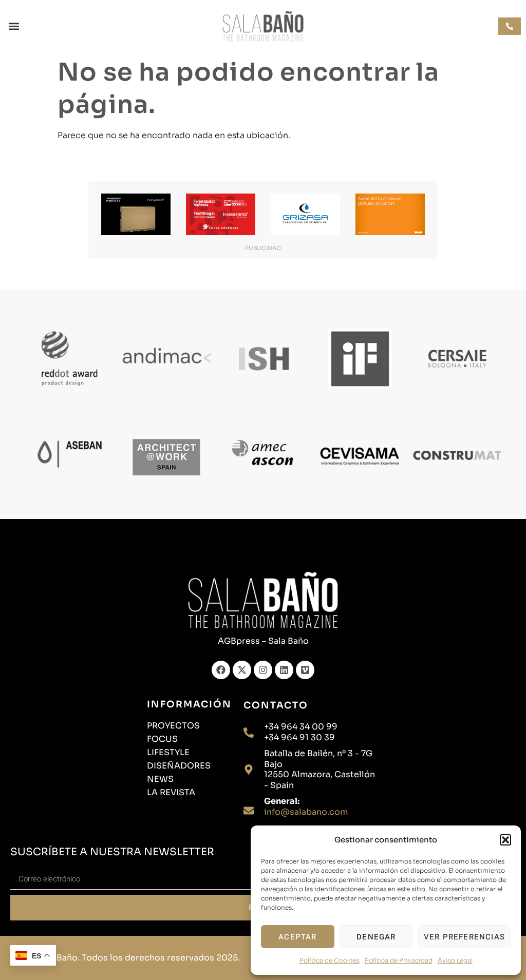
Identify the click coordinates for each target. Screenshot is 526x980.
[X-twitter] (242, 670)
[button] (505, 840)
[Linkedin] (284, 670)
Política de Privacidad (399, 960)
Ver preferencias (464, 937)
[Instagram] (263, 670)
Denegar (376, 937)
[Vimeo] (305, 670)
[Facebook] (221, 670)
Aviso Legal (455, 960)
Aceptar (297, 937)
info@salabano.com (306, 812)
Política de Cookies (329, 960)
